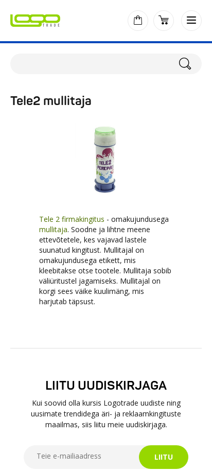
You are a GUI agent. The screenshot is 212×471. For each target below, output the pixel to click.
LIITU (163, 457)
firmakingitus (84, 219)
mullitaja (53, 229)
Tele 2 (49, 219)
